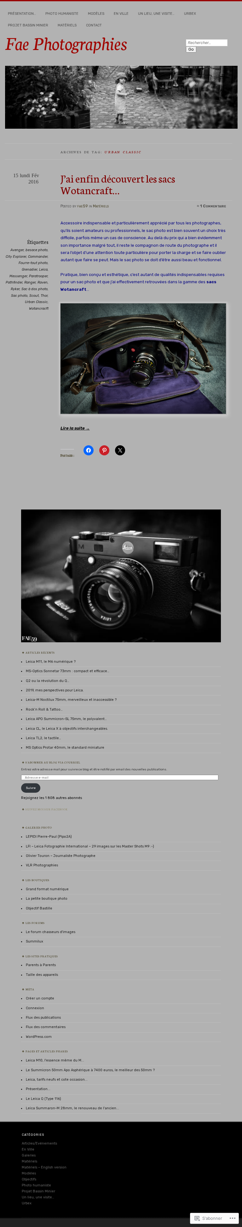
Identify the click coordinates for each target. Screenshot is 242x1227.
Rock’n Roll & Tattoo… (44, 709)
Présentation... (38, 1089)
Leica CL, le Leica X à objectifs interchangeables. (67, 729)
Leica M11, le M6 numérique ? (51, 662)
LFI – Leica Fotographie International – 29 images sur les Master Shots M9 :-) (90, 846)
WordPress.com (39, 1037)
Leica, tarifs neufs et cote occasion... (57, 1080)
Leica (43, 269)
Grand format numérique (47, 889)
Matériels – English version (44, 1167)
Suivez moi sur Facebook (47, 809)
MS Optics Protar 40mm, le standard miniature (65, 748)
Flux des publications (43, 1018)
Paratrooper (38, 276)
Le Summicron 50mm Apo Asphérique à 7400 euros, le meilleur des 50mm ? (90, 1070)
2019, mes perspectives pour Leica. (55, 690)
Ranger (30, 282)
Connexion (35, 1008)
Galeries (29, 1155)
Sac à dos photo (34, 289)
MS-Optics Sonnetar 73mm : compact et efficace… (67, 671)
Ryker (15, 289)
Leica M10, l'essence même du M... (55, 1060)
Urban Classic (36, 302)
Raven (42, 282)
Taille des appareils (42, 975)
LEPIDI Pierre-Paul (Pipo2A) (49, 837)
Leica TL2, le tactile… (43, 738)
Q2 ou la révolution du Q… (47, 681)
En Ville (121, 14)
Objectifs (29, 1179)
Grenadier (29, 269)
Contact (94, 25)
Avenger (17, 250)
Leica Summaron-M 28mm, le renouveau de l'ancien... (72, 1108)
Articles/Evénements (39, 1143)
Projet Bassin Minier (28, 25)
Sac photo (19, 296)
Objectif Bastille (39, 908)
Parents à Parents (41, 965)
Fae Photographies (66, 42)
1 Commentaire (213, 206)
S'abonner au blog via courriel (53, 762)
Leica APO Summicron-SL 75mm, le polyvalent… (66, 719)
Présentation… (22, 14)
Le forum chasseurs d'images (50, 932)
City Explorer (16, 257)
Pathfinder (14, 282)
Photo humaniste (61, 14)
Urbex (190, 14)
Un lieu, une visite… (156, 14)
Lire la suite (75, 428)
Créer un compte (40, 998)
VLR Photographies (42, 865)
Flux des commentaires (46, 1027)
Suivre (31, 788)
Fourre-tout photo (33, 263)
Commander (38, 257)
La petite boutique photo (46, 899)
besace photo (37, 250)
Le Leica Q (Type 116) (43, 1099)
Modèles (96, 14)
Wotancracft (39, 309)
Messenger (18, 276)
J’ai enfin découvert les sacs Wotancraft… (117, 184)
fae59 (82, 206)
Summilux (34, 941)
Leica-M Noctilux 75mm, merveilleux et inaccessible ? (71, 700)
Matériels (67, 25)
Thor (44, 296)
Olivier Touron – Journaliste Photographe (60, 856)
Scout (34, 296)
